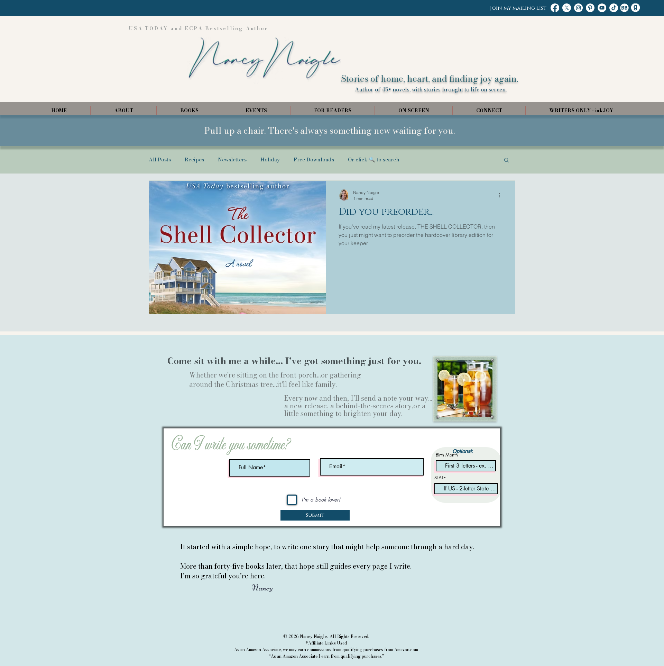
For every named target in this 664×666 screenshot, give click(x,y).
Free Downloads (314, 160)
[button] (506, 160)
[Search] (494, 58)
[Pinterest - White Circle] (590, 7)
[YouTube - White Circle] (602, 7)
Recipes (194, 160)
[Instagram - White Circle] (578, 7)
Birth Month (447, 455)
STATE (440, 478)
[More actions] (501, 195)
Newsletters (232, 160)
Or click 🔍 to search (373, 160)
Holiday (270, 160)
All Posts (160, 160)
